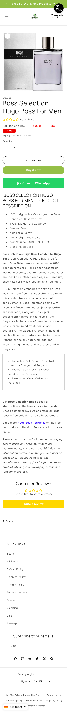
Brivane (19, 695)
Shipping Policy (16, 576)
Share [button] (9, 521)
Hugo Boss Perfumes (32, 422)
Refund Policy (15, 569)
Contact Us (13, 600)
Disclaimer (13, 607)
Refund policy (54, 695)
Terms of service (34, 700)
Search (11, 553)
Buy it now (33, 170)
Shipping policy (54, 700)
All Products (14, 561)
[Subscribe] (56, 646)
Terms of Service (17, 592)
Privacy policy (15, 700)
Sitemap (12, 623)
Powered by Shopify (33, 695)
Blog (9, 615)
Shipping (6, 135)
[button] (7, 16)
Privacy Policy (15, 584)
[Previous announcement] (6, 4)
